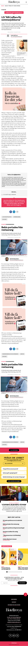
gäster (22, 354)
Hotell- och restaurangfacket (14, 617)
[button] (7, 572)
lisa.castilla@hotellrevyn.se (16, 36)
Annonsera (14, 599)
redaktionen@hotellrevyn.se (14, 622)
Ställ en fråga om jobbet (14, 481)
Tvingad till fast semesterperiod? (10, 469)
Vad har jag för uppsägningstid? (10, 473)
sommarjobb (17, 216)
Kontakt (14, 602)
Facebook (10, 635)
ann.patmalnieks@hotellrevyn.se (16, 260)
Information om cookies (14, 604)
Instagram (17, 635)
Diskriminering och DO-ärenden (10, 354)
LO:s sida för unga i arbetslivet (9, 194)
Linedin (13, 635)
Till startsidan (14, 450)
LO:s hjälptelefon (6, 216)
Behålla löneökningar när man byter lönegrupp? (14, 477)
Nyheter (4, 219)
